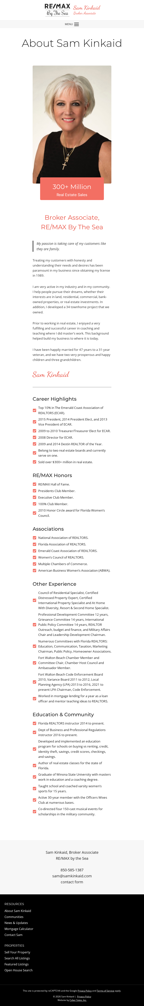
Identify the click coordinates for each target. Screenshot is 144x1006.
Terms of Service (105, 990)
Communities (13, 917)
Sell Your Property (17, 952)
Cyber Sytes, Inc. (78, 1000)
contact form (72, 881)
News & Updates (16, 923)
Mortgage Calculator (18, 929)
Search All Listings (17, 958)
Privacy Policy (85, 990)
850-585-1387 (72, 869)
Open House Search (18, 970)
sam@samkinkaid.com (72, 875)
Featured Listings (16, 964)
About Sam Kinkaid (17, 911)
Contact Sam (13, 935)
